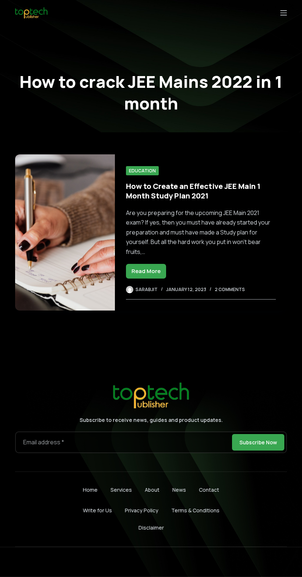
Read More (148, 273)
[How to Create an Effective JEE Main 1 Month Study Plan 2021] (65, 232)
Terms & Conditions (195, 510)
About (152, 490)
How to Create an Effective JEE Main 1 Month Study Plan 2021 (193, 191)
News (179, 490)
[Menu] (283, 13)
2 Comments (230, 289)
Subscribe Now (258, 442)
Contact (209, 490)
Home (90, 490)
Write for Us (97, 510)
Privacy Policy (141, 510)
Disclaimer (151, 527)
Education (142, 171)
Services (121, 490)
